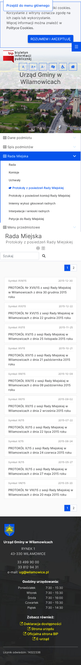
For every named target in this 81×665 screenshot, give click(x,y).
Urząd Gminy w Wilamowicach (41, 78)
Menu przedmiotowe (23, 227)
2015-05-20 (65, 483)
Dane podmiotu (19, 138)
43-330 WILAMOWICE (28, 554)
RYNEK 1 (28, 549)
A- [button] (43, 67)
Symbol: (17, 280)
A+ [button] (33, 67)
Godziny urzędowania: (40, 582)
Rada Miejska (17, 156)
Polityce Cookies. (20, 28)
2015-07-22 (65, 420)
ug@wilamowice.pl (34, 572)
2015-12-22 (66, 306)
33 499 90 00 (28, 562)
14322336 (34, 652)
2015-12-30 (65, 280)
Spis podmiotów (20, 147)
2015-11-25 (66, 327)
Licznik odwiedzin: (15, 652)
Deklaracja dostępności (42, 624)
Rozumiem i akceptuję (51, 39)
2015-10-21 (66, 348)
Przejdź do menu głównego (28, 5)
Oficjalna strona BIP (42, 634)
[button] (53, 67)
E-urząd (42, 639)
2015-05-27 (65, 462)
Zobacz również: (40, 617)
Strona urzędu (42, 629)
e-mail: (28, 572)
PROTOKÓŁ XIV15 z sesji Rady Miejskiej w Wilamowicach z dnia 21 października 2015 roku (39, 359)
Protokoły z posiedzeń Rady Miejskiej (39, 242)
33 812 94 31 (28, 567)
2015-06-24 (65, 441)
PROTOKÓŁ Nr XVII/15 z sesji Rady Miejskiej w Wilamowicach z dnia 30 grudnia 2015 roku (39, 292)
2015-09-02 (65, 399)
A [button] (23, 67)
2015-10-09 (65, 373)
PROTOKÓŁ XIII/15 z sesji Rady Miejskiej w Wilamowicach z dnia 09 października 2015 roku (39, 385)
